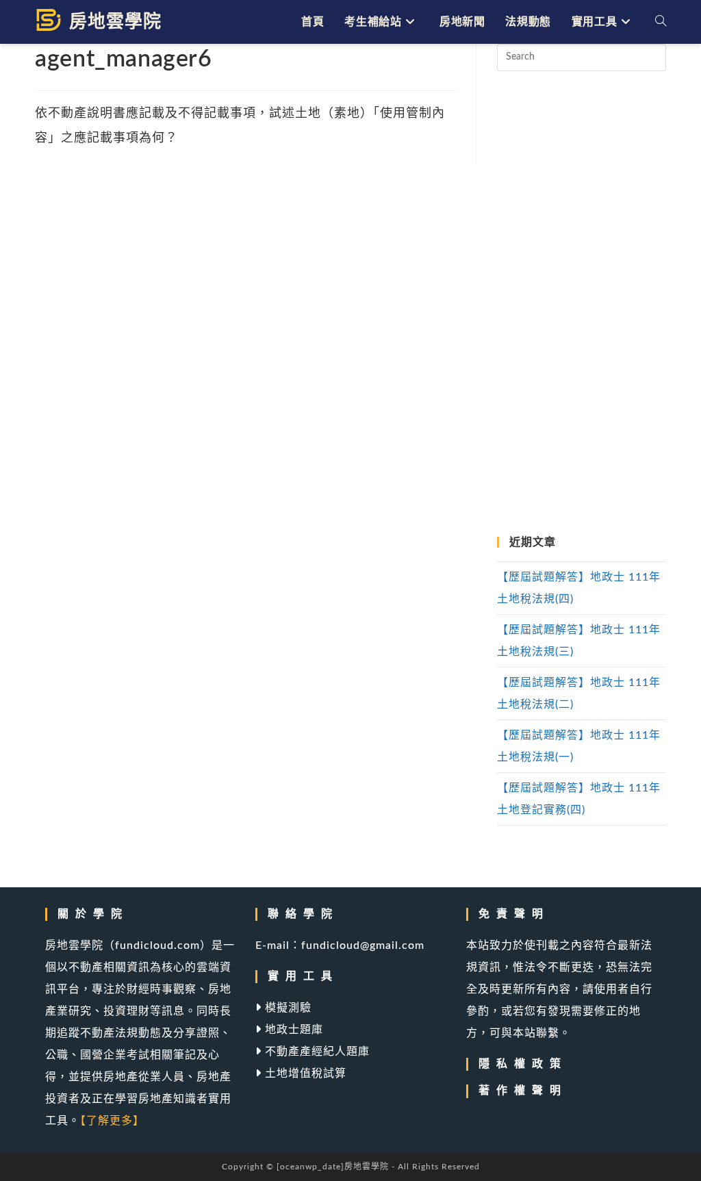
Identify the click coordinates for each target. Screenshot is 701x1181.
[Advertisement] (581, 304)
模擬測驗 (286, 1007)
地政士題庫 (292, 1029)
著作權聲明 (523, 1090)
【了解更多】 (112, 1120)
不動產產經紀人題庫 (316, 1051)
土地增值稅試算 (304, 1073)
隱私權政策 (523, 1063)
